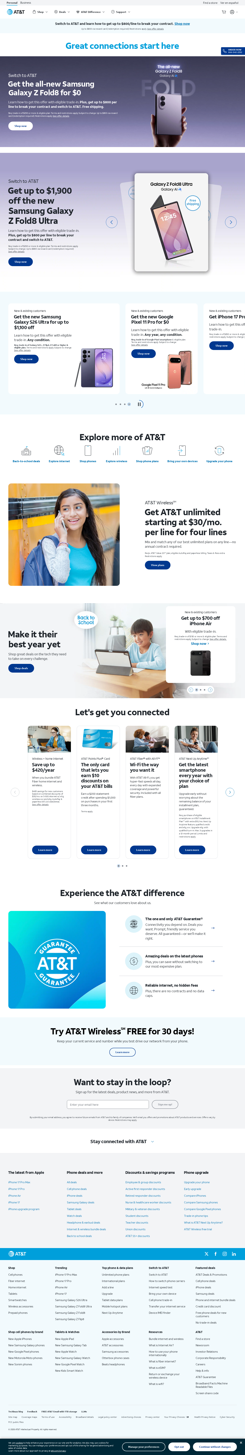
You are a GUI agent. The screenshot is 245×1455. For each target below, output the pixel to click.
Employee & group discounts (143, 1182)
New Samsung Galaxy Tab (71, 1345)
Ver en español (229, 2)
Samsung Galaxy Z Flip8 (69, 1319)
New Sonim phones (20, 1364)
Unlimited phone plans (115, 1274)
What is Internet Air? (161, 1345)
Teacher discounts (136, 1222)
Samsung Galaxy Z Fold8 (70, 1312)
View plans (157, 565)
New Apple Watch (66, 1351)
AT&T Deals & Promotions (211, 1274)
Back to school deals (79, 1236)
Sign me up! (165, 1104)
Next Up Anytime (112, 1312)
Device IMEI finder (160, 1312)
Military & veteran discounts (142, 1209)
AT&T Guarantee (206, 1377)
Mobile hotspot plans (114, 1306)
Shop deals (21, 668)
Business (25, 2)
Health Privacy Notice (204, 1417)
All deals (72, 1182)
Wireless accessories (20, 1306)
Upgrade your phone (219, 461)
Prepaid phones (18, 1312)
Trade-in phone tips (196, 1216)
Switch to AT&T (158, 1274)
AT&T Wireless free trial (198, 1229)
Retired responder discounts (142, 1195)
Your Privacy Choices (174, 1417)
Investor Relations (207, 1351)
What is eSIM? (157, 1367)
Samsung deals (205, 1293)
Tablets (12, 1293)
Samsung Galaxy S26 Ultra (71, 1300)
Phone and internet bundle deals (215, 1300)
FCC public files (16, 1422)
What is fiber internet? (162, 1361)
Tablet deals (74, 1209)
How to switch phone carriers (167, 1281)
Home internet (17, 1287)
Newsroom (202, 1345)
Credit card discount (208, 1306)
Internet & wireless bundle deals (86, 1229)
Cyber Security (227, 1417)
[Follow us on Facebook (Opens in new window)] (216, 1254)
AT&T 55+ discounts (137, 1236)
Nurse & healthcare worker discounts (148, 1202)
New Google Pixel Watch (70, 1364)
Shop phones (88, 461)
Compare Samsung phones (201, 1202)
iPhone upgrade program (24, 1209)
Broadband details (85, 1417)
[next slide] (231, 222)
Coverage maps (29, 1417)
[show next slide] (210, 690)
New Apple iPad (64, 1339)
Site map (12, 1417)
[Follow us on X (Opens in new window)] (206, 1254)
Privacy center (152, 1417)
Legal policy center (107, 1417)
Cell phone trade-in (160, 1300)
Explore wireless (116, 461)
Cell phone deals (77, 1189)
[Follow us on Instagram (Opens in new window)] (225, 1254)
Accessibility (65, 1417)
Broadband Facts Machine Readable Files (212, 1385)
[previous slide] (112, 222)
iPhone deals (74, 1195)
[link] (213, 928)
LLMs (84, 1411)
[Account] (234, 12)
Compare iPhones (195, 1195)
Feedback (32, 1411)
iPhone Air (14, 1195)
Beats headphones (113, 1364)
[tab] (116, 404)
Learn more (45, 850)
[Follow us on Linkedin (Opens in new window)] (234, 1254)
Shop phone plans (147, 461)
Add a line (108, 1287)
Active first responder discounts (145, 1189)
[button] (139, 404)
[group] (28, 1268)
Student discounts (136, 1216)
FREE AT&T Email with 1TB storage (59, 1411)
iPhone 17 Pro (16, 1189)
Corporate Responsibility (211, 1358)
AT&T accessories (112, 1345)
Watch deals (74, 1216)
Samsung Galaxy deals (80, 1202)
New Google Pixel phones (23, 1351)
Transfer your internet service (167, 1306)
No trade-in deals (206, 1322)
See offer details (155, 28)
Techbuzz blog (15, 1411)
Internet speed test (160, 1287)
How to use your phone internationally (163, 1353)
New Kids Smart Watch (69, 1370)
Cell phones (15, 1274)
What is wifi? (156, 1384)
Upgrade (107, 1293)
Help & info (202, 1370)
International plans (113, 1281)
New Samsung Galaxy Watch (72, 1358)
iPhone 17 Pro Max (19, 1182)
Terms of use (48, 1417)
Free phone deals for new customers (211, 1314)
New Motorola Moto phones (25, 1358)
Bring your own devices (182, 461)
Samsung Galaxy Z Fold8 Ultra (73, 1306)
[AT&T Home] (15, 12)
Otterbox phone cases (115, 1358)
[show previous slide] (191, 690)
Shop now (21, 126)
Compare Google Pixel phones (202, 1209)
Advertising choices (131, 1417)
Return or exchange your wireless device (164, 1375)
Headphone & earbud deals (83, 1222)
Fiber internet (16, 1281)
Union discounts (135, 1229)
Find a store (210, 2)
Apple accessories (113, 1339)
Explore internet (59, 461)
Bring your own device (162, 1293)
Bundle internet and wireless (166, 1339)
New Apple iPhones (20, 1339)
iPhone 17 (14, 1202)
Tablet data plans (112, 1300)
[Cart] (224, 12)
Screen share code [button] (207, 1393)
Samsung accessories (115, 1351)
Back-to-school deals (26, 461)
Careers (200, 1364)
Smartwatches (17, 1300)
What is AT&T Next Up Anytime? (203, 1222)
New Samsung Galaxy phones (26, 1345)
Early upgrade (192, 1189)
